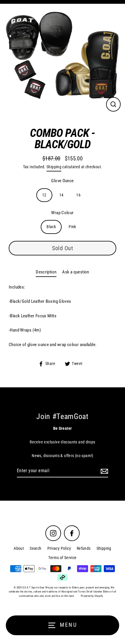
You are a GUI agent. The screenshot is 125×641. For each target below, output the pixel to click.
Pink (72, 226)
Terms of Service (62, 557)
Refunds (84, 548)
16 (78, 195)
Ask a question (75, 272)
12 (44, 195)
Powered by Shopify (92, 596)
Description (46, 272)
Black (51, 226)
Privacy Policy (59, 548)
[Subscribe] (103, 471)
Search (35, 548)
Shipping (54, 166)
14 (61, 195)
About (19, 548)
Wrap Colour (62, 212)
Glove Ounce (62, 180)
